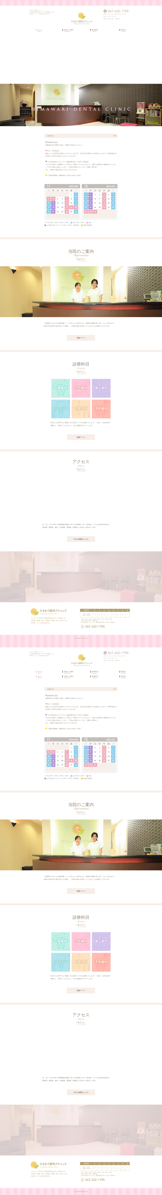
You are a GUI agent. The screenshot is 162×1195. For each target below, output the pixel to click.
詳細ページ (81, 338)
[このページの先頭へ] (145, 550)
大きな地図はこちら (81, 539)
